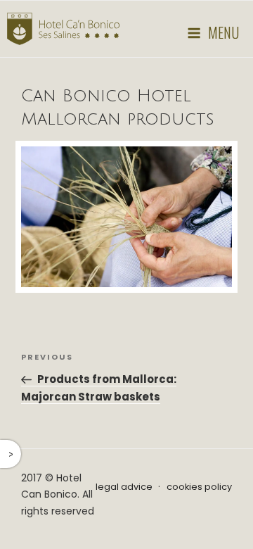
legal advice (124, 487)
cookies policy (199, 487)
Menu (223, 32)
